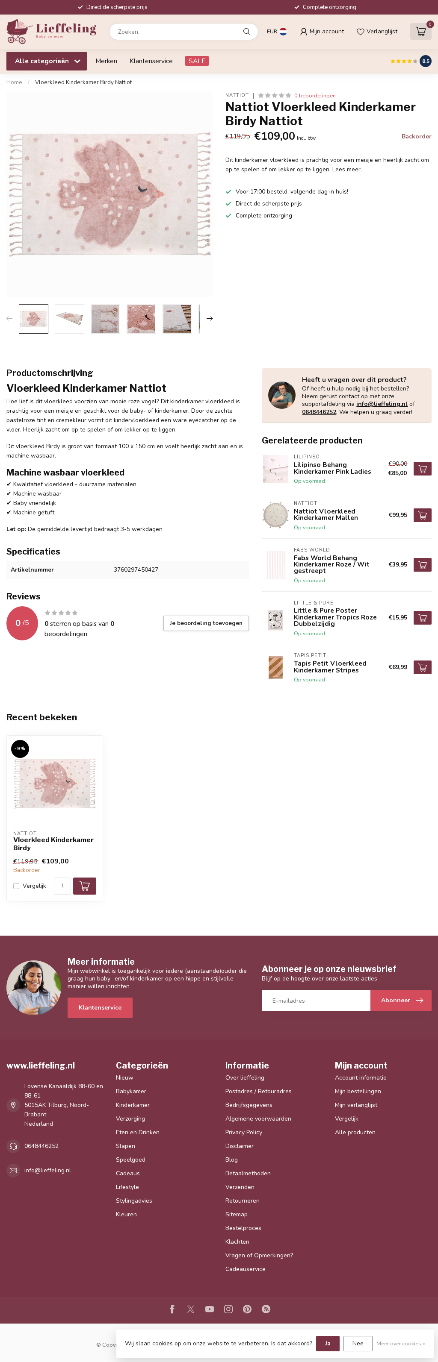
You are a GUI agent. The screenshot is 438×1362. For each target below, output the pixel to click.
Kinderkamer (133, 1105)
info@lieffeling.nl (382, 404)
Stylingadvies (134, 1201)
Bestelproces (243, 1228)
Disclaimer (239, 1146)
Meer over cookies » (400, 1343)
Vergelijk (34, 886)
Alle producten (355, 1132)
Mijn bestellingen (358, 1091)
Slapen (125, 1146)
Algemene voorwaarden (258, 1119)
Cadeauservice (245, 1269)
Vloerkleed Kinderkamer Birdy (53, 843)
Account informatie (361, 1078)
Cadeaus (128, 1173)
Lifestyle (127, 1187)
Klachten (237, 1242)
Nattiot (237, 95)
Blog (231, 1160)
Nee (358, 1343)
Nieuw (124, 1078)
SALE (197, 60)
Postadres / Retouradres (258, 1091)
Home (14, 82)
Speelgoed (130, 1160)
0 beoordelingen (315, 95)
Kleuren (126, 1214)
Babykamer (131, 1091)
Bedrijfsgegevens (248, 1105)
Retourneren (242, 1201)
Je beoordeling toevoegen (206, 623)
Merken (106, 60)
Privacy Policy (243, 1132)
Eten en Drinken (138, 1132)
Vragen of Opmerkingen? (259, 1255)
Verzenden (240, 1187)
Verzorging (130, 1119)
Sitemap (236, 1214)
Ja (328, 1343)
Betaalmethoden (248, 1173)
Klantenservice (151, 60)
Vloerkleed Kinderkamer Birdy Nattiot (83, 82)
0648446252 (319, 412)
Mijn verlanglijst (356, 1105)
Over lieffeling (244, 1078)
